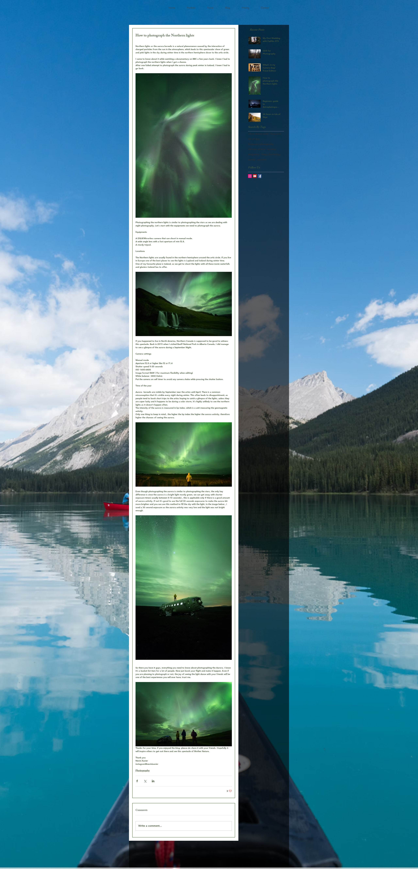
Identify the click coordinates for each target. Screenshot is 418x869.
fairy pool (276, 133)
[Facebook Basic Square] (260, 176)
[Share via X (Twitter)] (145, 781)
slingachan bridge (271, 154)
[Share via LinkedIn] (153, 781)
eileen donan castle (258, 133)
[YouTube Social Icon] (255, 176)
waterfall (262, 159)
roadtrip (271, 149)
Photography (143, 770)
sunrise (251, 159)
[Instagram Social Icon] (250, 176)
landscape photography (261, 144)
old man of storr (256, 149)
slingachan (253, 154)
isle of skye (254, 138)
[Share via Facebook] (137, 781)
